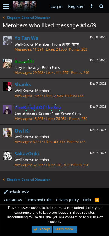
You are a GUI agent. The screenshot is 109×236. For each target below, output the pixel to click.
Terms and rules (39, 199)
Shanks (23, 84)
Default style (18, 191)
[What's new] (91, 6)
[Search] (101, 6)
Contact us (13, 199)
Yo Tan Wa (26, 38)
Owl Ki (22, 131)
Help (87, 199)
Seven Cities (71, 113)
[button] (6, 6)
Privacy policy (67, 199)
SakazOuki (27, 153)
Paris (56, 67)
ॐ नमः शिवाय (70, 44)
